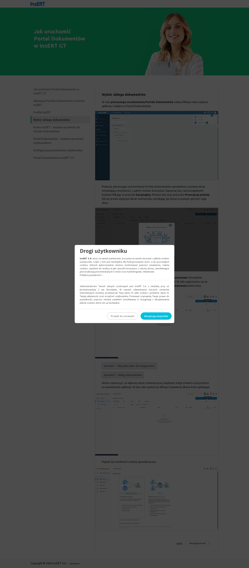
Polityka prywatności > (91, 274)
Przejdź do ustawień (122, 316)
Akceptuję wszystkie (156, 316)
